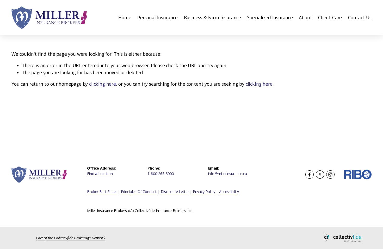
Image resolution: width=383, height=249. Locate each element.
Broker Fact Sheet (102, 191)
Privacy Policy (204, 191)
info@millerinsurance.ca (227, 173)
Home (124, 17)
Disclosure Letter (175, 191)
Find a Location (100, 173)
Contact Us (360, 17)
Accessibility (229, 191)
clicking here (102, 84)
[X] (320, 174)
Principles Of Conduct (139, 191)
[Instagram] (330, 174)
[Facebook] (309, 174)
